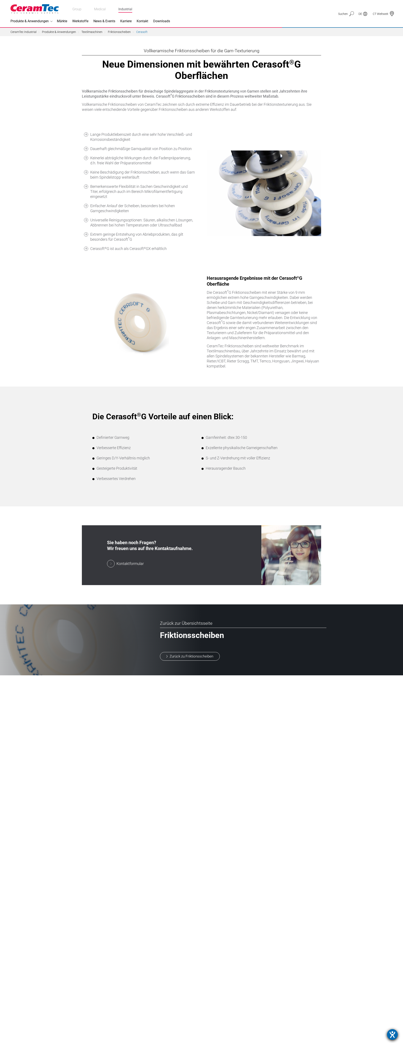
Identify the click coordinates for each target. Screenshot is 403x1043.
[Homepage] (34, 9)
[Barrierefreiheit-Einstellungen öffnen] (392, 1034)
